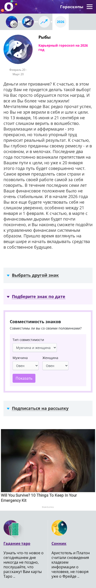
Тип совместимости (28, 340)
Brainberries (48, 507)
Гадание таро (16, 543)
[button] (90, 6)
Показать (24, 378)
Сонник (58, 543)
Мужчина (20, 358)
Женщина (50, 358)
